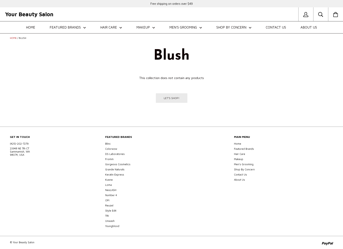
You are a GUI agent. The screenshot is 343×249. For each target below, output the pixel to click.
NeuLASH (110, 190)
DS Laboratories (115, 154)
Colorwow (111, 148)
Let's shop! (171, 98)
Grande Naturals (114, 169)
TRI (107, 215)
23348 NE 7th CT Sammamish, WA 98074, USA (20, 151)
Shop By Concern (231, 27)
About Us (309, 27)
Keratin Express (114, 174)
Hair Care (109, 27)
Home (30, 27)
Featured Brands (66, 27)
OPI (107, 200)
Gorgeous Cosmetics (117, 164)
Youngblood (112, 226)
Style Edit (110, 210)
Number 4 (111, 195)
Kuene (109, 179)
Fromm (109, 159)
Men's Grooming (183, 27)
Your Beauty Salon (29, 14)
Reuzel (109, 205)
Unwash (110, 220)
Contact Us (276, 27)
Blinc (108, 143)
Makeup (143, 27)
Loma (108, 184)
